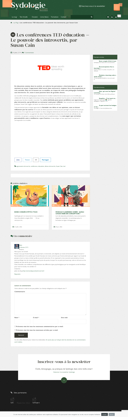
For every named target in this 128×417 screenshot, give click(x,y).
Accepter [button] (104, 414)
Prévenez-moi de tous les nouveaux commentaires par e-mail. (39, 326)
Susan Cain (59, 166)
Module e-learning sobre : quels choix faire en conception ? (70, 213)
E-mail (36, 317)
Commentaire (19, 292)
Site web (64, 317)
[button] (91, 17)
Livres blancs (44, 17)
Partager (45, 160)
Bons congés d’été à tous (25, 212)
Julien (20, 245)
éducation (41, 166)
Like (18, 160)
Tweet (27, 160)
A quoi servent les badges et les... (105, 106)
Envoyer (21, 335)
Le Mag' (16, 22)
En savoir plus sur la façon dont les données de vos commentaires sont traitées (50, 341)
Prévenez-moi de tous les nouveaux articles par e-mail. (37, 330)
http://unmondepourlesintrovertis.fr (33, 271)
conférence (34, 166)
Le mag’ (14, 17)
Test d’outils (24, 17)
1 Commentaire (29, 52)
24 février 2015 (23, 247)
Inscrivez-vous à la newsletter (93, 6)
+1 (36, 160)
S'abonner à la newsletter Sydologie (64, 372)
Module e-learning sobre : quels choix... (105, 75)
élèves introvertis (50, 166)
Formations (54, 17)
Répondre (17, 274)
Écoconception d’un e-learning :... (104, 67)
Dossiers (35, 17)
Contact (64, 17)
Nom (16, 317)
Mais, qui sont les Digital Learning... (104, 92)
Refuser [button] (112, 414)
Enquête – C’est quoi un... (107, 98)
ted (64, 166)
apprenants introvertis (23, 166)
